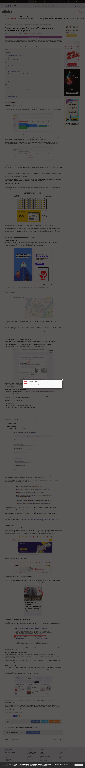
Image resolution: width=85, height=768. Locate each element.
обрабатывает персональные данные (32, 764)
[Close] (62, 379)
